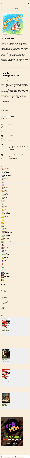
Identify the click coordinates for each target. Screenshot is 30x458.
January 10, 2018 (6, 215)
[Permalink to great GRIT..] (2, 251)
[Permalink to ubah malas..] (2, 245)
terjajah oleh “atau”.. (7, 254)
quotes (3, 307)
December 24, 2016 (6, 234)
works (3, 289)
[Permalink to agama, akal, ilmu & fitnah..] (2, 280)
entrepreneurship (4, 301)
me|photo (2, 291)
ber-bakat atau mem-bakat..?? (8, 203)
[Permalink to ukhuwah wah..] (12, 35)
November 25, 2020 (6, 168)
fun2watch (3, 297)
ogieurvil (6, 78)
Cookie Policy (15, 456)
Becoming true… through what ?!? (13, 129)
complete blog (14, 1)
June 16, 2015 (5, 269)
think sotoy (5, 63)
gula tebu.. (5, 169)
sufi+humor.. (6, 181)
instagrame (4, 292)
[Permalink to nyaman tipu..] (2, 216)
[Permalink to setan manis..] (2, 258)
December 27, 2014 (6, 275)
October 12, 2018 (6, 193)
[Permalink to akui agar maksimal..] (2, 201)
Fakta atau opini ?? (11, 149)
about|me (19, 1)
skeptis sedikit (6, 263)
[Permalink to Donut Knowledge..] (2, 220)
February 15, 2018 (6, 209)
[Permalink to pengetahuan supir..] (2, 213)
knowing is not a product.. (8, 241)
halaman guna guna (6, 3)
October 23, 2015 (6, 266)
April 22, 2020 (5, 174)
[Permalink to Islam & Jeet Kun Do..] (2, 276)
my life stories (4, 302)
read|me (2, 306)
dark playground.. (6, 238)
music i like (3, 298)
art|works (2, 286)
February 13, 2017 (6, 228)
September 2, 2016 (6, 247)
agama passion (6, 172)
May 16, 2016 (5, 253)
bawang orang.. (6, 178)
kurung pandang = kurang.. (8, 222)
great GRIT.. (6, 251)
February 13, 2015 (6, 272)
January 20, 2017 (6, 231)
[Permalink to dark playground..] (2, 239)
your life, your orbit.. (7, 273)
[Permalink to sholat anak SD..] (2, 210)
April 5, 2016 (5, 256)
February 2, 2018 (6, 212)
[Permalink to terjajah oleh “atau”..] (2, 254)
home (10, 1)
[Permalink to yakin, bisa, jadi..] (2, 229)
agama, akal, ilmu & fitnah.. (8, 279)
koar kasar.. (6, 191)
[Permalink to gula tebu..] (2, 169)
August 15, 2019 (4, 361)
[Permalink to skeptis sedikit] (2, 264)
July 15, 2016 (5, 250)
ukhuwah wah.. (8, 38)
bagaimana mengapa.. (7, 175)
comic (3, 309)
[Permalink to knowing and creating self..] (2, 232)
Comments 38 (7, 101)
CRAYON (3, 296)
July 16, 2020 (5, 171)
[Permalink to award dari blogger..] (2, 235)
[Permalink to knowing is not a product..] (2, 242)
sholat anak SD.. (6, 210)
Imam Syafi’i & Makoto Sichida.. (9, 270)
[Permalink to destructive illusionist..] (2, 248)
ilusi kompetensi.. (6, 260)
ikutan (12, 116)
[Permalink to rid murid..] (2, 198)
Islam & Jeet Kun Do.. (7, 276)
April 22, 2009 (3, 101)
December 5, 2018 (6, 190)
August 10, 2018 (6, 196)
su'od (2, 308)
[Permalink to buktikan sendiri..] (2, 185)
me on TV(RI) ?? (11, 124)
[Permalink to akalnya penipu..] (2, 207)
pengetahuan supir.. (7, 213)
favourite (2, 290)
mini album (6, 359)
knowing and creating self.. (8, 232)
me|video (2, 295)
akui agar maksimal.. (7, 200)
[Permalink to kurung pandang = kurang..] (2, 223)
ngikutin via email (4, 110)
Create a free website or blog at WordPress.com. (8, 455)
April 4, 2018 (5, 206)
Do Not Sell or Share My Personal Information (22, 455)
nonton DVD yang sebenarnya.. (13, 158)
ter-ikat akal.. (6, 194)
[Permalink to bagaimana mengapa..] (2, 175)
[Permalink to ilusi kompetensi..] (2, 261)
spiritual (3, 303)
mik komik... (10, 140)
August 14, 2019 (6, 184)
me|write (2, 63)
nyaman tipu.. (6, 216)
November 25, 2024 (4, 406)
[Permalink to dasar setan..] (2, 226)
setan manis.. (6, 257)
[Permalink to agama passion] (2, 172)
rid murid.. (5, 197)
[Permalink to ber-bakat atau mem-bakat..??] (2, 204)
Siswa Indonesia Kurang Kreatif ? (5, 405)
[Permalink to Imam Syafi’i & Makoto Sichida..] (2, 270)
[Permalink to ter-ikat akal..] (2, 194)
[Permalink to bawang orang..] (2, 179)
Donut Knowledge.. (7, 219)
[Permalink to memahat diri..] (2, 267)
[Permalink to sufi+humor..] (2, 182)
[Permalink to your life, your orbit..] (2, 273)
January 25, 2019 (6, 187)
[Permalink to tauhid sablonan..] (2, 188)
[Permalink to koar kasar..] (2, 191)
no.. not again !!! (11, 135)
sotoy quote (4, 310)
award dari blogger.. (7, 235)
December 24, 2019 (4, 333)
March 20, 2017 (6, 225)
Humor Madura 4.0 (5, 330)
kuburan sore (4, 360)
